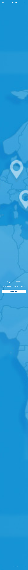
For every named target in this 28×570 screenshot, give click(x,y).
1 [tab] (9, 566)
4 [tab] (15, 566)
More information (14, 291)
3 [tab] (13, 566)
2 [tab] (11, 566)
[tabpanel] (14, 285)
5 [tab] (17, 566)
